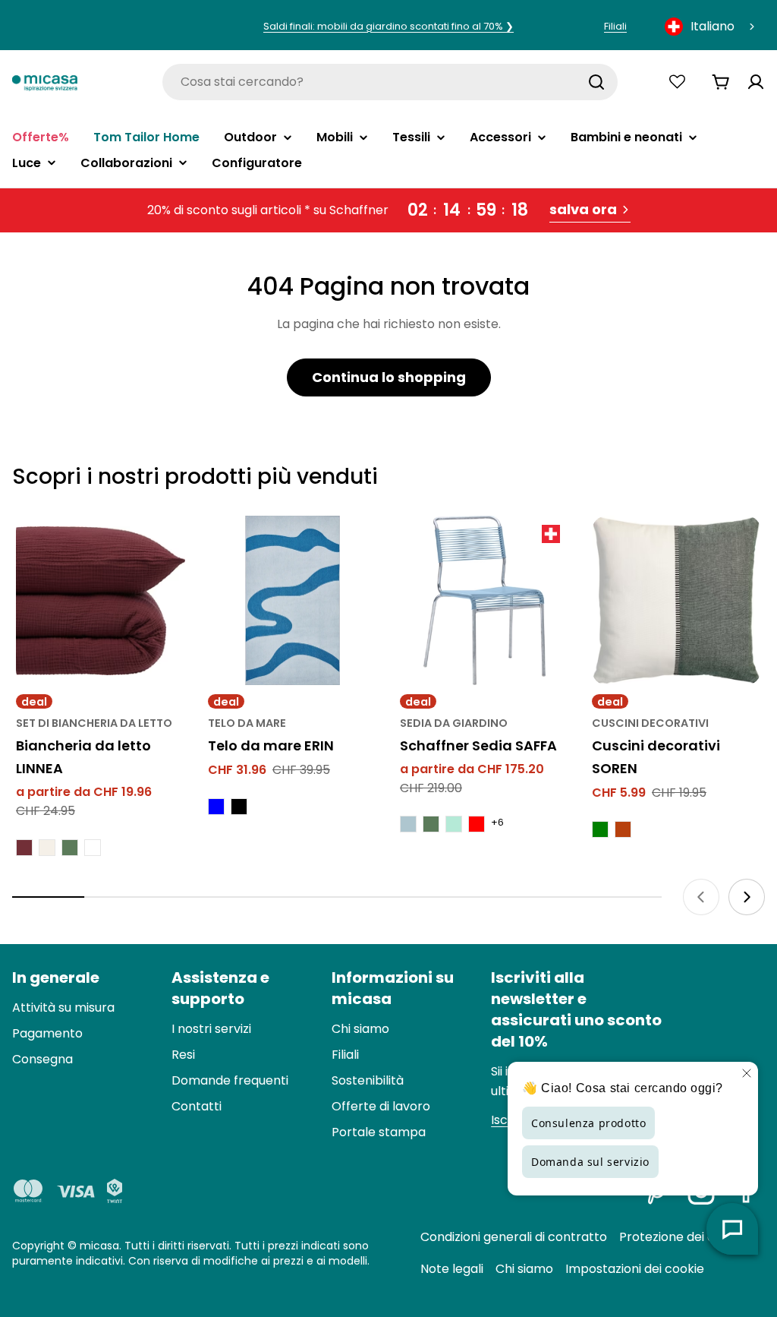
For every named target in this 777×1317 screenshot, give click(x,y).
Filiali (615, 26)
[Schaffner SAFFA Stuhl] (484, 600)
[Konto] (756, 82)
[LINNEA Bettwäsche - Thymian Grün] (69, 847)
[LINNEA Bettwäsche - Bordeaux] (24, 847)
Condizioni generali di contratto (513, 1237)
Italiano (712, 26)
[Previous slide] (701, 897)
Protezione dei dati (674, 1237)
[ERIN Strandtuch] (292, 600)
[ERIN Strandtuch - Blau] (216, 806)
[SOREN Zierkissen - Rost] (623, 829)
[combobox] (711, 26)
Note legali (451, 1269)
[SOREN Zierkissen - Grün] (600, 829)
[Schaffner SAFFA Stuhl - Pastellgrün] (453, 824)
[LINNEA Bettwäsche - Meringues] (47, 847)
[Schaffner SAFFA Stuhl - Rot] (476, 824)
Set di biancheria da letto (94, 723)
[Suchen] (596, 82)
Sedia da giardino (454, 723)
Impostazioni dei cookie (634, 1269)
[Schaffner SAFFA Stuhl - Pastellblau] (408, 824)
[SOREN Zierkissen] (676, 600)
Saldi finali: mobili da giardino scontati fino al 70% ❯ (388, 26)
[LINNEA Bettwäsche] (100, 600)
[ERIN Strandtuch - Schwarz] (239, 806)
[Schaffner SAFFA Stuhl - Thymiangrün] (431, 824)
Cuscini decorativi (650, 723)
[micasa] (44, 82)
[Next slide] (746, 897)
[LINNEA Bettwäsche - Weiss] (92, 847)
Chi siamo (524, 1269)
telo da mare (247, 723)
